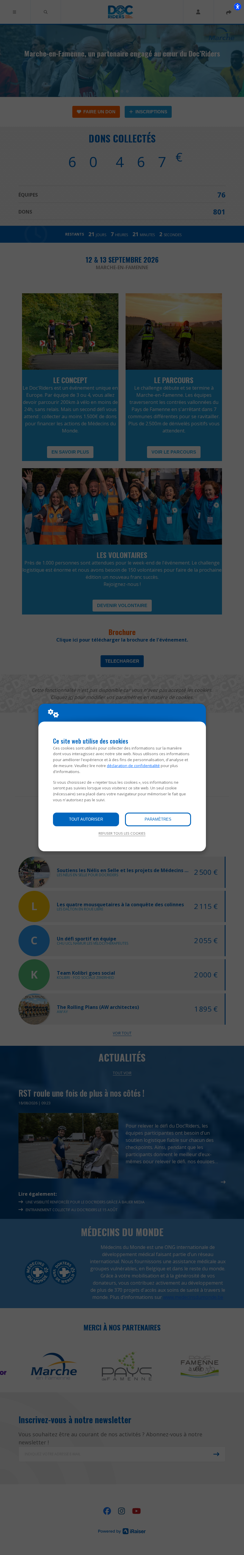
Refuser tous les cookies (122, 833)
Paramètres (158, 819)
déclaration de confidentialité (133, 765)
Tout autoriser (86, 819)
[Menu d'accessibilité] (237, 6)
